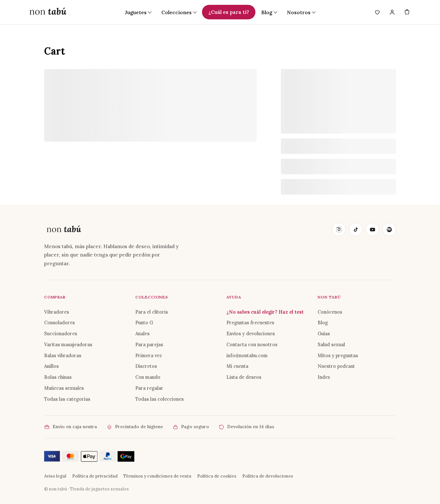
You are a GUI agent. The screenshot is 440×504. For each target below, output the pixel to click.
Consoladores (59, 322)
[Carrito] (406, 12)
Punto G (144, 322)
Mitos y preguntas (338, 355)
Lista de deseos (243, 377)
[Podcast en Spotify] (389, 229)
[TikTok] (355, 229)
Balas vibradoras (62, 355)
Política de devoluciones (267, 476)
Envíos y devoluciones (250, 333)
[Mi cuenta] (392, 12)
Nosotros (299, 12)
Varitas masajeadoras (68, 344)
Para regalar (149, 388)
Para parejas (149, 344)
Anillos (51, 366)
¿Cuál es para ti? (228, 12)
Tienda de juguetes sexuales (99, 489)
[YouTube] (372, 229)
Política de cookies (216, 476)
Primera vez (148, 355)
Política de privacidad (95, 476)
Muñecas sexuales (64, 388)
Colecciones (176, 12)
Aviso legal (55, 476)
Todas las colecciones (159, 399)
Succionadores (60, 333)
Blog (323, 322)
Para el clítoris (151, 312)
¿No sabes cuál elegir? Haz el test (265, 312)
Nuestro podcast (336, 366)
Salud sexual (331, 344)
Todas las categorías (67, 399)
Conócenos (330, 312)
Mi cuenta (237, 366)
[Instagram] (339, 229)
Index (324, 377)
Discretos (146, 366)
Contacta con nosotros (251, 344)
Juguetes (136, 12)
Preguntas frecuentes (250, 322)
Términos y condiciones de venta (157, 476)
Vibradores (56, 312)
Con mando (147, 377)
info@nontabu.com (247, 355)
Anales (142, 333)
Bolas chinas (58, 377)
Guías (324, 333)
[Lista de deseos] (377, 12)
